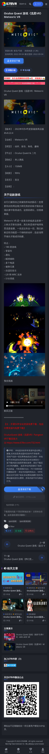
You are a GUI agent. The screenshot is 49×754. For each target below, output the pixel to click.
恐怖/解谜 (32, 614)
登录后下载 (15, 61)
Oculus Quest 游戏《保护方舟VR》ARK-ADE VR (29, 635)
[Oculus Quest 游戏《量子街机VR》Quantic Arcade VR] (13, 578)
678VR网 (24, 741)
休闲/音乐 (8, 588)
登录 (39, 4)
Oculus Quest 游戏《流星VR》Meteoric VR (30, 645)
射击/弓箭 (18, 50)
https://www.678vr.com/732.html (23, 442)
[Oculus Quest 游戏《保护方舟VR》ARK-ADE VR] (9, 637)
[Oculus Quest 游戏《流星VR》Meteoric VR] (9, 646)
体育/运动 (18, 614)
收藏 (20, 531)
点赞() (30, 531)
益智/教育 (41, 588)
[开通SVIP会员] (24, 84)
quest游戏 (12, 521)
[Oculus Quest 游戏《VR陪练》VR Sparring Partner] (13, 605)
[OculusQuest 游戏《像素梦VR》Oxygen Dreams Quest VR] (36, 578)
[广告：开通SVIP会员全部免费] (24, 79)
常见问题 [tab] (26, 70)
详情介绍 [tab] (12, 70)
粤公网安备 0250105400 (35, 744)
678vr (11, 526)
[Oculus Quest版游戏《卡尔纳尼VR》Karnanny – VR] (36, 605)
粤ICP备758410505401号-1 (15, 744)
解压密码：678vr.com (26, 497)
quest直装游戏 (25, 521)
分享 (9, 531)
